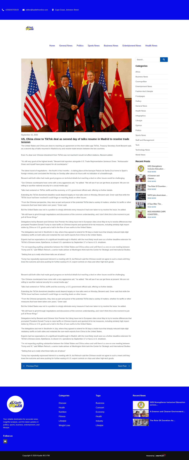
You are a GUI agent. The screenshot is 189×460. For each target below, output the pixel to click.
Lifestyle (62, 421)
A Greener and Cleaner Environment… (167, 411)
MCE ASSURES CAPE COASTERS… (157, 213)
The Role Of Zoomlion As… (162, 420)
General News (65, 46)
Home (52, 46)
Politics (80, 46)
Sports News (94, 46)
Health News (151, 46)
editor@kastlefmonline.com (37, 10)
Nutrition (62, 412)
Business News (111, 46)
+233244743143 (12, 10)
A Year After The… (155, 204)
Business (100, 403)
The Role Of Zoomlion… (157, 186)
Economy (100, 412)
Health (62, 408)
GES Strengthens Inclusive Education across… (167, 403)
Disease (62, 403)
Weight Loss (64, 425)
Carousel (100, 408)
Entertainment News (132, 46)
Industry (99, 421)
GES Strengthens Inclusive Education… (156, 167)
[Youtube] (5, 441)
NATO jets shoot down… (158, 195)
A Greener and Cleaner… (154, 177)
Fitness (62, 416)
